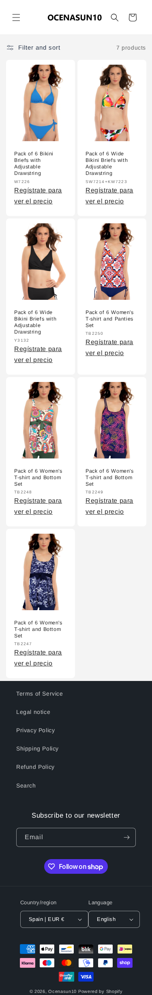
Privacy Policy (35, 730)
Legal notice (33, 712)
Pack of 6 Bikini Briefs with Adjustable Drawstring (34, 164)
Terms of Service (39, 693)
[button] (16, 17)
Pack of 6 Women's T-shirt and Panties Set (110, 319)
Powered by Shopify (100, 991)
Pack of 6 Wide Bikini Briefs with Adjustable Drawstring (107, 164)
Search (26, 785)
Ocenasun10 (62, 991)
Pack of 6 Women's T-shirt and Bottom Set (38, 477)
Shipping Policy (37, 748)
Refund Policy (35, 767)
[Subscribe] (126, 837)
